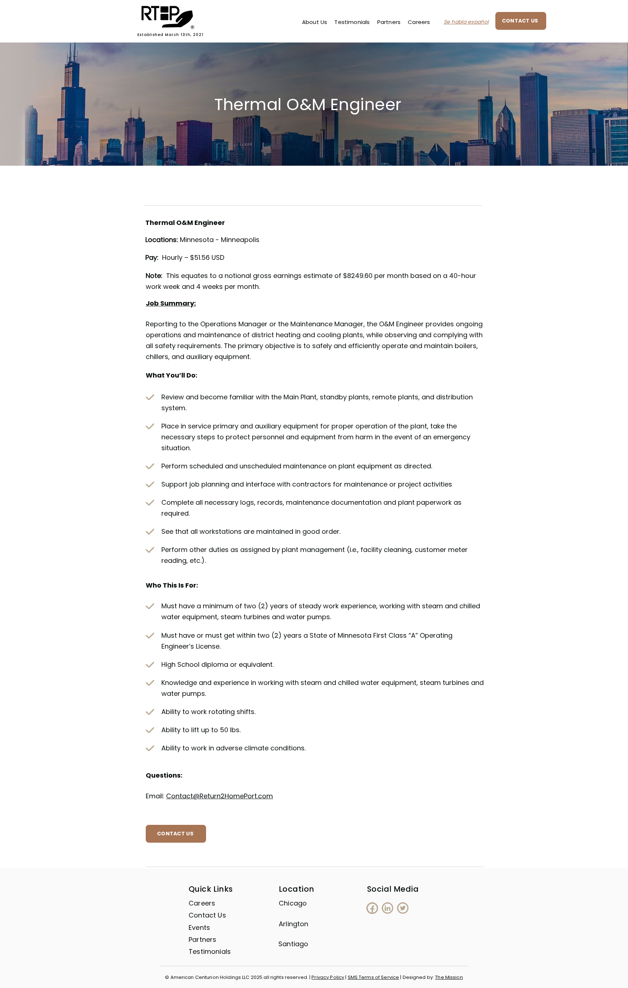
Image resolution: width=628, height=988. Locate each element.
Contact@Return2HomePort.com (219, 796)
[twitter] (402, 908)
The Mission (449, 977)
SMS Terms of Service (373, 977)
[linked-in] (387, 908)
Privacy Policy (327, 977)
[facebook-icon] (372, 908)
